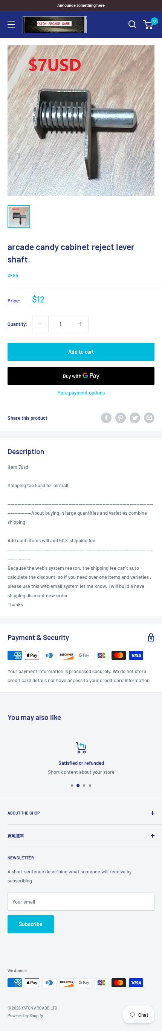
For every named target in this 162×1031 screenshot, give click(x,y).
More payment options (81, 393)
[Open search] (132, 24)
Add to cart (81, 351)
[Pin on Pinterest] (120, 418)
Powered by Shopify (25, 1015)
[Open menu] (11, 24)
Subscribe (31, 924)
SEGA (13, 275)
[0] (148, 24)
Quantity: (18, 324)
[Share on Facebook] (106, 418)
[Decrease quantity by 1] (40, 324)
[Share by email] (149, 418)
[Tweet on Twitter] (135, 418)
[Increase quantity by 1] (80, 324)
